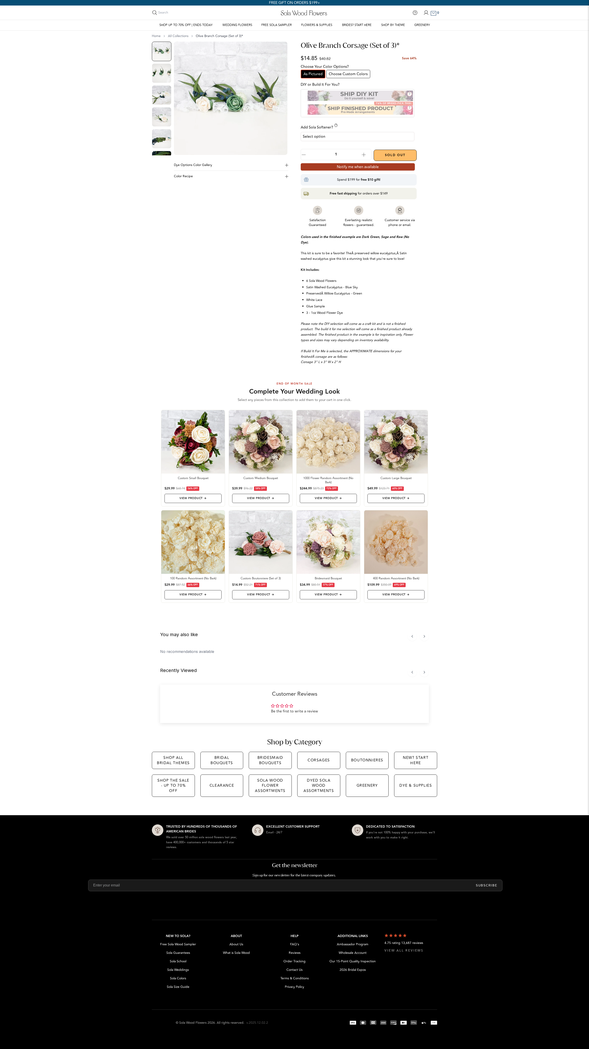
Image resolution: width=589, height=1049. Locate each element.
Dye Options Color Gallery (193, 165)
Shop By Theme (393, 25)
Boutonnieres (367, 760)
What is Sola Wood (236, 952)
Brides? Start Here (357, 25)
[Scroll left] (412, 636)
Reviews (294, 952)
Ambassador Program (352, 944)
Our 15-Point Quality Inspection (352, 961)
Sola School (178, 961)
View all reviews (404, 950)
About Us (236, 944)
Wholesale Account (353, 952)
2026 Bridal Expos (353, 969)
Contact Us (294, 969)
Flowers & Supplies (316, 25)
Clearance (222, 785)
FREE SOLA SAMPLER (276, 25)
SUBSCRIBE (486, 885)
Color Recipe (183, 176)
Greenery (422, 25)
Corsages (319, 760)
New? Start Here (415, 760)
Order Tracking (294, 961)
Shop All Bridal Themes (173, 760)
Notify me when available (358, 167)
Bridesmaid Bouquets (270, 760)
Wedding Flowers (237, 25)
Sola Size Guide (178, 986)
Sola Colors (178, 978)
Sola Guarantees (178, 952)
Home (156, 36)
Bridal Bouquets (222, 760)
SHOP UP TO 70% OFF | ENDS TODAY (186, 25)
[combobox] (178, 13)
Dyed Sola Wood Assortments (318, 786)
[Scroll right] (424, 636)
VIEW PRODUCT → (192, 498)
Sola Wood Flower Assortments (270, 786)
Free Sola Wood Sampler (178, 944)
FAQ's (294, 944)
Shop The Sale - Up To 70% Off (173, 786)
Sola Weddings (178, 969)
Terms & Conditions (294, 978)
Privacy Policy (294, 986)
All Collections (178, 36)
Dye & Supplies (415, 785)
